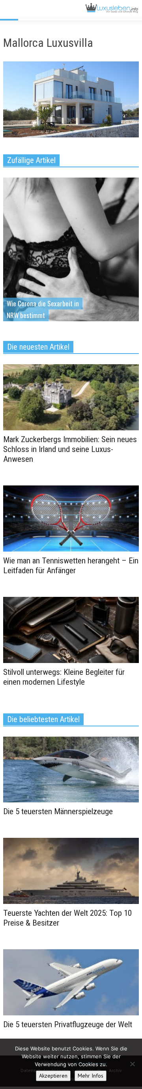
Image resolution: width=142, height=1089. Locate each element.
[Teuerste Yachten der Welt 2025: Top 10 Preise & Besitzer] (71, 870)
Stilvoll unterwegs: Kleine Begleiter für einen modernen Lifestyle (64, 677)
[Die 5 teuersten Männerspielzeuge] (71, 768)
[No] (132, 1064)
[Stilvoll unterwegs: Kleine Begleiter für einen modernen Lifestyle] (71, 629)
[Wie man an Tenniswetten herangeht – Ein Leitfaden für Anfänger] (71, 517)
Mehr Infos (90, 1075)
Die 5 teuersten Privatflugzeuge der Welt (67, 1024)
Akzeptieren (53, 1075)
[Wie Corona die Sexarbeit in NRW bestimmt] (71, 261)
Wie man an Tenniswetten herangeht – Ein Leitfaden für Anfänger (70, 565)
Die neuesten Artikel (38, 347)
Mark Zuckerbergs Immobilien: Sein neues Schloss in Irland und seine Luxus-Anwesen (70, 449)
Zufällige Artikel (31, 160)
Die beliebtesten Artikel (43, 719)
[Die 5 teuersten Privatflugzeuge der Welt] (71, 981)
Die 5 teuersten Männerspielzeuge (58, 811)
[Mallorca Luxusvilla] (71, 101)
